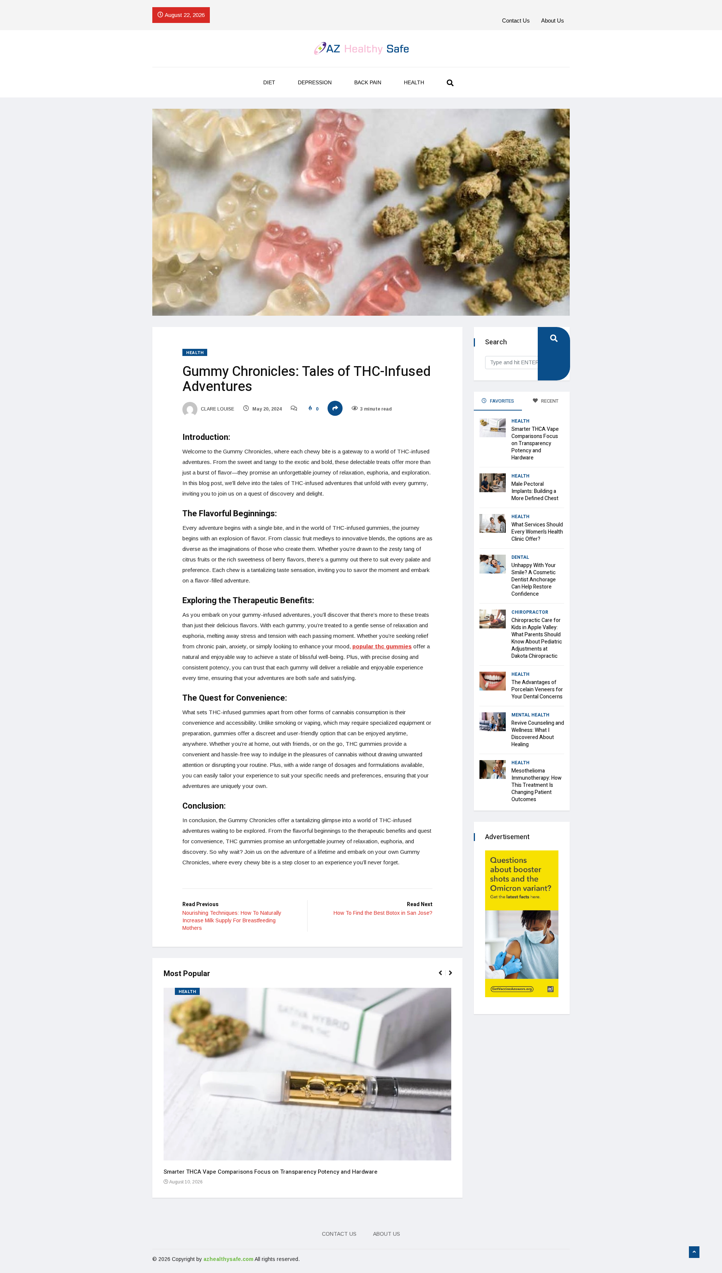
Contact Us (516, 20)
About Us (552, 20)
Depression (315, 82)
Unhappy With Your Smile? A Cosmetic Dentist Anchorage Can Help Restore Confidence (533, 579)
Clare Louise (217, 409)
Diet (269, 82)
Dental (520, 557)
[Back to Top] (694, 1252)
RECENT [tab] (549, 401)
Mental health (530, 715)
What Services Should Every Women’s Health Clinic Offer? (537, 532)
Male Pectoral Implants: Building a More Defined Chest (534, 491)
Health (414, 82)
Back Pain (367, 82)
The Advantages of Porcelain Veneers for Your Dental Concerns (537, 689)
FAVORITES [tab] (501, 401)
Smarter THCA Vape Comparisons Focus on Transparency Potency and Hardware (271, 1172)
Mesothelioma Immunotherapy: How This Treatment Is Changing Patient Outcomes (536, 785)
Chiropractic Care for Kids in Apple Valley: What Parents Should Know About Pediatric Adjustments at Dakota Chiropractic (536, 638)
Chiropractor (529, 612)
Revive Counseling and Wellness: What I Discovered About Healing (537, 733)
